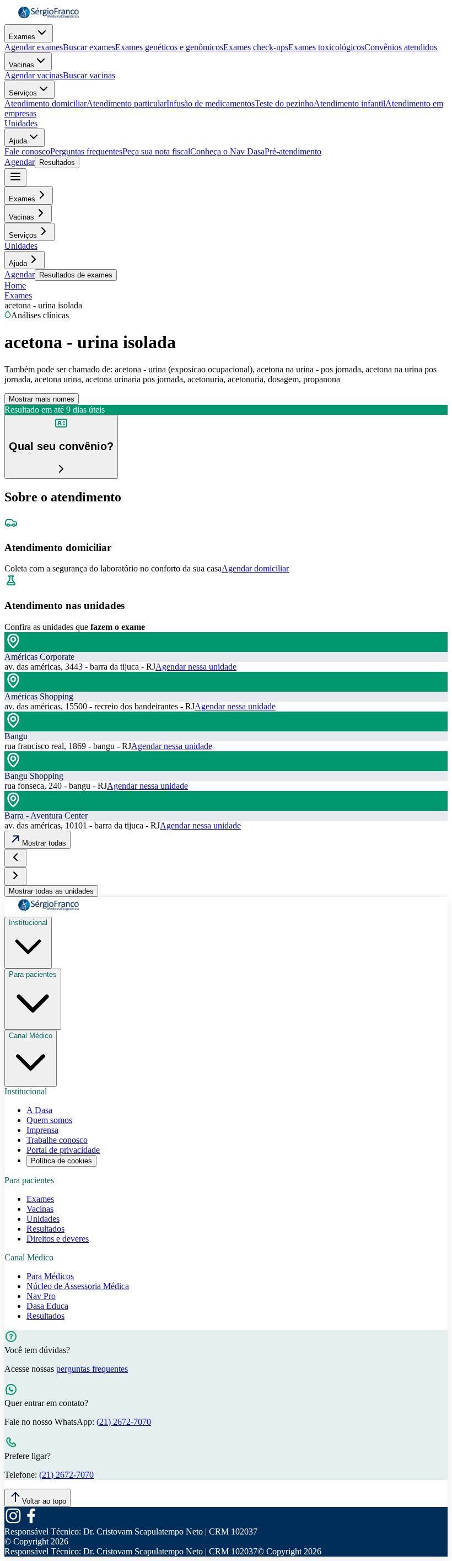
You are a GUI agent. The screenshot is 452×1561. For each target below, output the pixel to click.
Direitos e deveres (57, 1238)
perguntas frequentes (92, 1368)
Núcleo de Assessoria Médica (77, 1286)
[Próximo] (15, 876)
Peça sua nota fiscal (156, 151)
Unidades (20, 123)
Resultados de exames (75, 275)
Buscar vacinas (89, 75)
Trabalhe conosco (57, 1140)
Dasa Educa (47, 1306)
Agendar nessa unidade (195, 666)
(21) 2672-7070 (123, 1421)
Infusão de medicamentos (210, 103)
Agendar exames (33, 47)
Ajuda (18, 141)
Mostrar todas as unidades (51, 891)
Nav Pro (41, 1296)
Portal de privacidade (63, 1149)
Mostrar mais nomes (41, 399)
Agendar (19, 162)
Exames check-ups (255, 47)
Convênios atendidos (400, 47)
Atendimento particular (126, 103)
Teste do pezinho (284, 103)
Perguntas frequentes (86, 151)
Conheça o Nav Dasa (227, 151)
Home (15, 285)
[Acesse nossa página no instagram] (13, 1521)
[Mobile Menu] (15, 177)
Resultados (57, 162)
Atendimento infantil (349, 103)
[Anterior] (15, 858)
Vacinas (21, 65)
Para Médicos (50, 1276)
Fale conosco (27, 151)
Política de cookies (61, 1161)
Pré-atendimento (293, 151)
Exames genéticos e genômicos (169, 47)
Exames (22, 37)
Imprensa (42, 1130)
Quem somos (49, 1120)
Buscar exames (89, 47)
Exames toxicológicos (326, 47)
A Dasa (39, 1110)
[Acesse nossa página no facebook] (31, 1521)
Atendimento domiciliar (45, 103)
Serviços (23, 93)
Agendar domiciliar (255, 568)
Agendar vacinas (33, 75)
